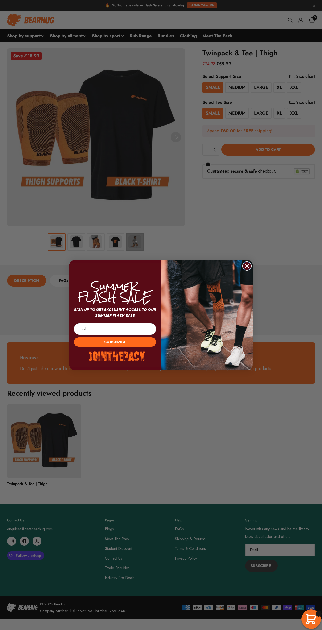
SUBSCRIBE (115, 342)
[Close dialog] (247, 266)
